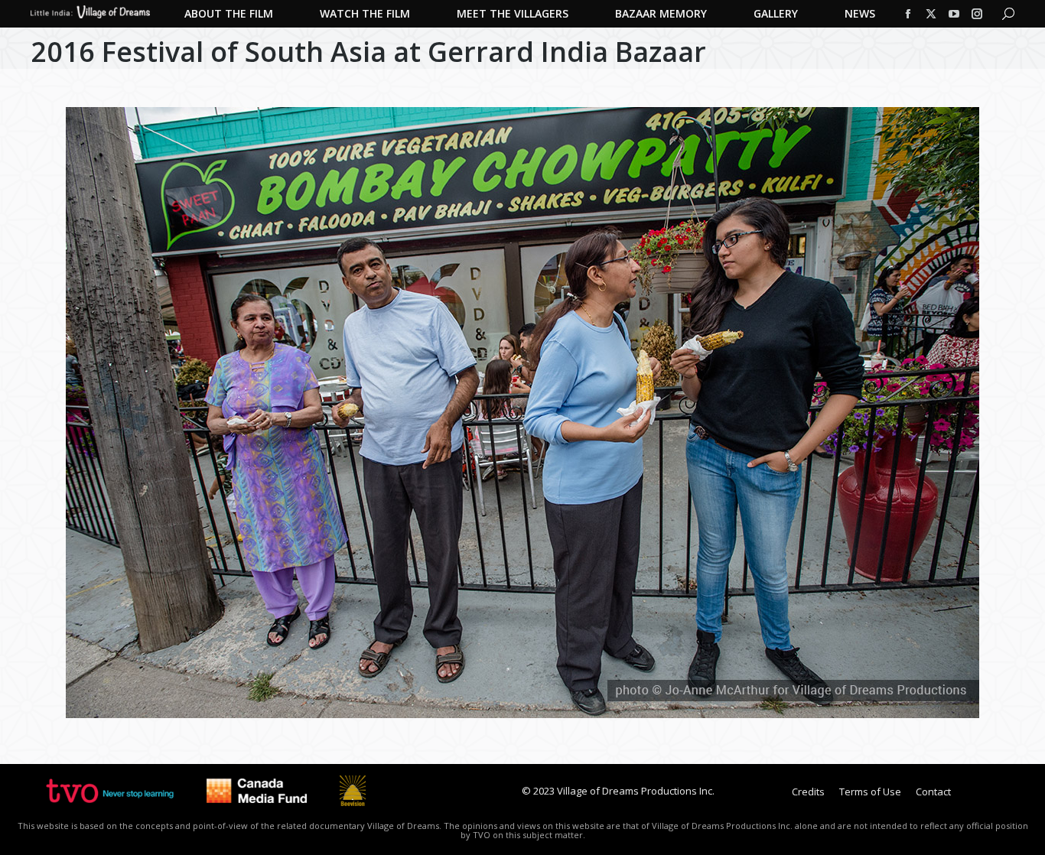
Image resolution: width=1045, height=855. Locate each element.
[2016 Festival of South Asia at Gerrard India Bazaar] (522, 412)
